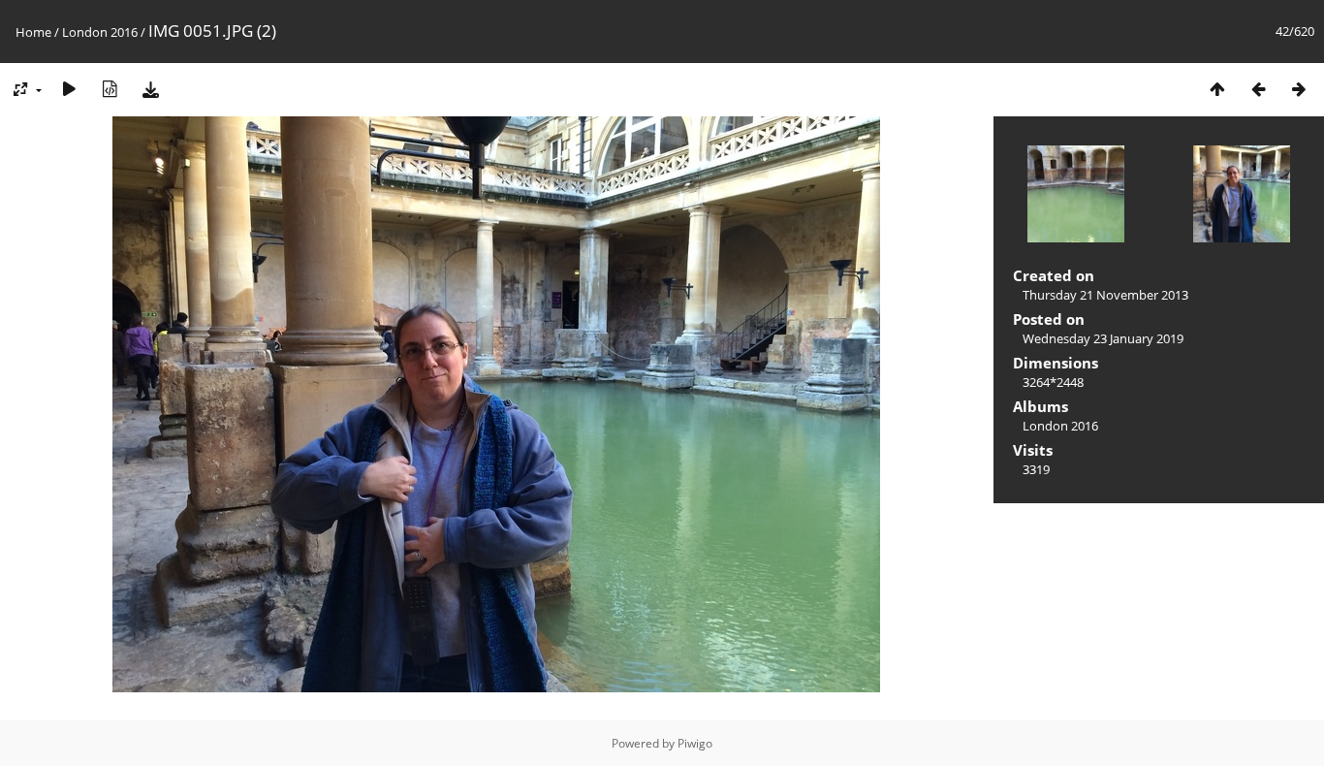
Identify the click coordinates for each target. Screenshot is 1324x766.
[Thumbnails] (1217, 89)
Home (33, 32)
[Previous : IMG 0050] (1258, 89)
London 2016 (100, 32)
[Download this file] (150, 89)
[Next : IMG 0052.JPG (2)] (1298, 89)
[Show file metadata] (109, 89)
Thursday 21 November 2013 (1105, 294)
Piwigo (695, 743)
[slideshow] (68, 89)
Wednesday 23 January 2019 (1103, 338)
